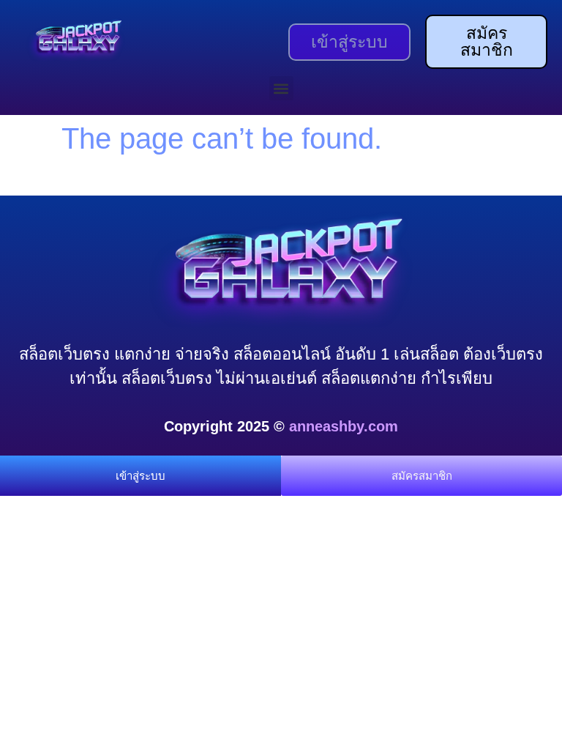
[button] (281, 88)
